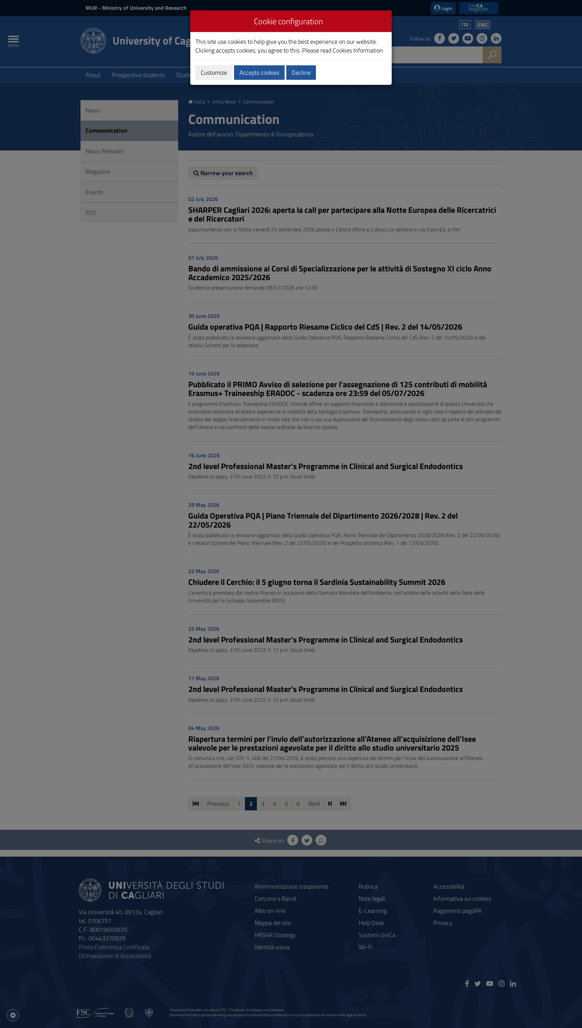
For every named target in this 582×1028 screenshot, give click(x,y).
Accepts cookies (259, 72)
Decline (301, 72)
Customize (214, 72)
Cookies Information (358, 50)
